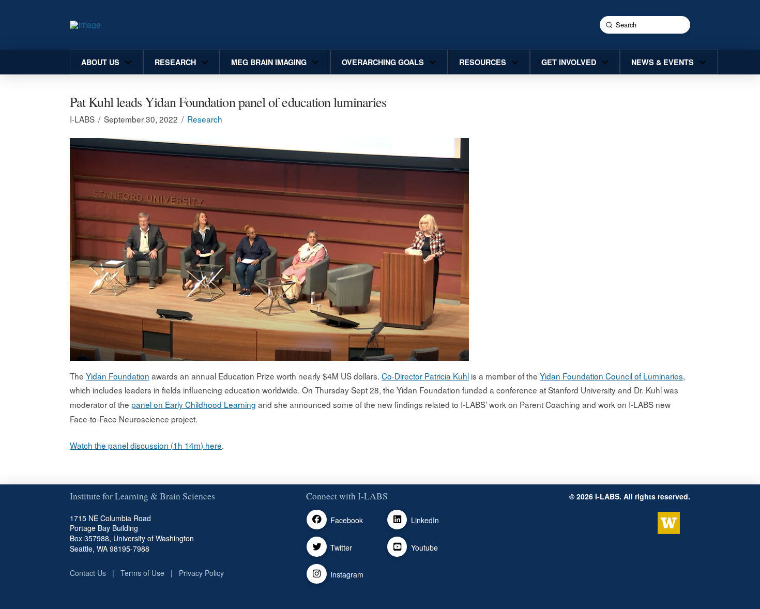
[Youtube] (397, 547)
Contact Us (88, 573)
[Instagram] (317, 574)
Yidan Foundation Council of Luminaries (611, 376)
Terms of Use (142, 573)
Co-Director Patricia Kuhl (425, 376)
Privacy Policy (201, 573)
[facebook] (317, 520)
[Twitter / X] (317, 547)
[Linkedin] (397, 520)
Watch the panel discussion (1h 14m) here (146, 445)
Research (204, 119)
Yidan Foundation (117, 376)
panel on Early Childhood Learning (193, 404)
